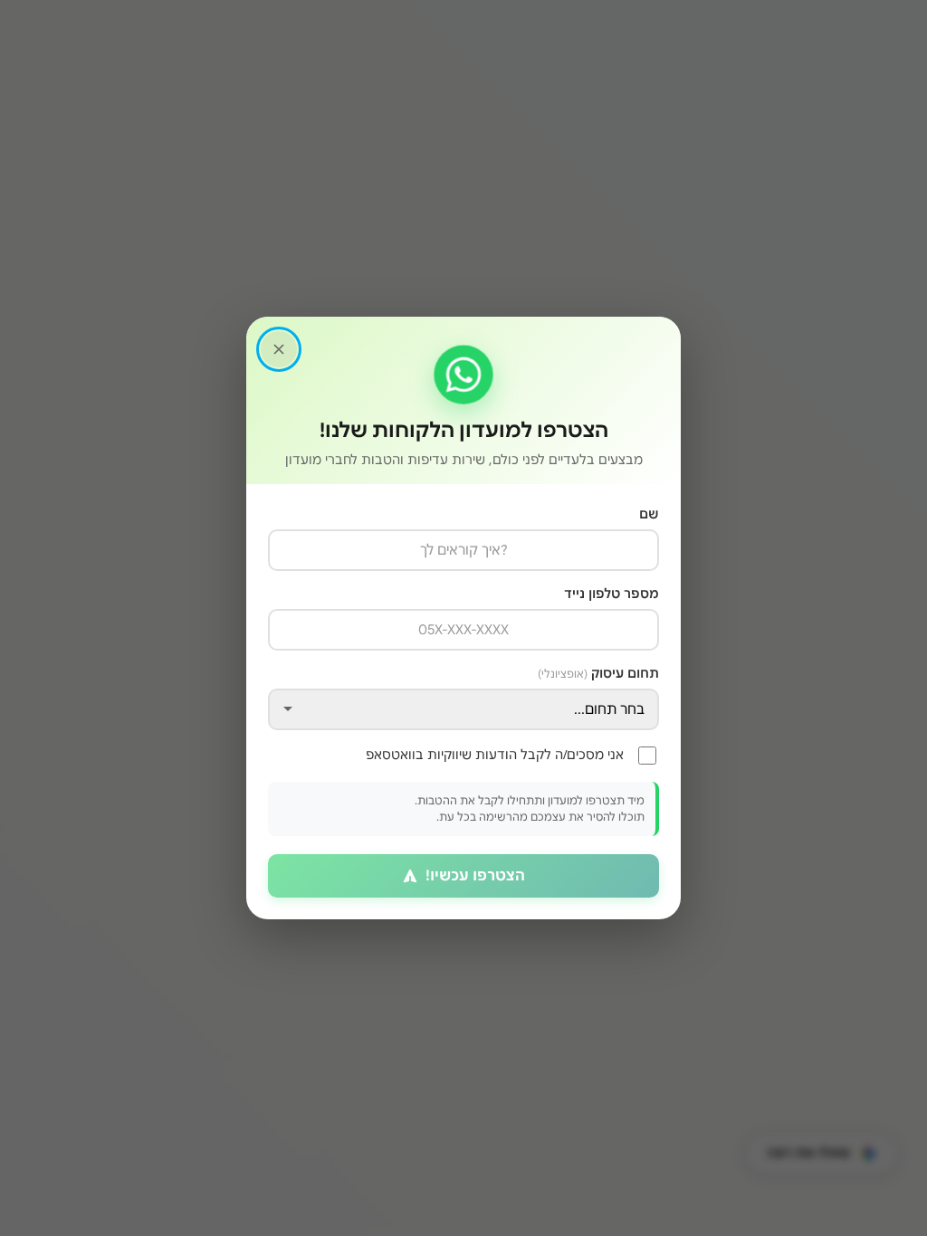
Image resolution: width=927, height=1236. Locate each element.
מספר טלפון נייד (611, 593)
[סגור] (279, 349)
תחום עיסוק (598, 673)
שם (649, 514)
